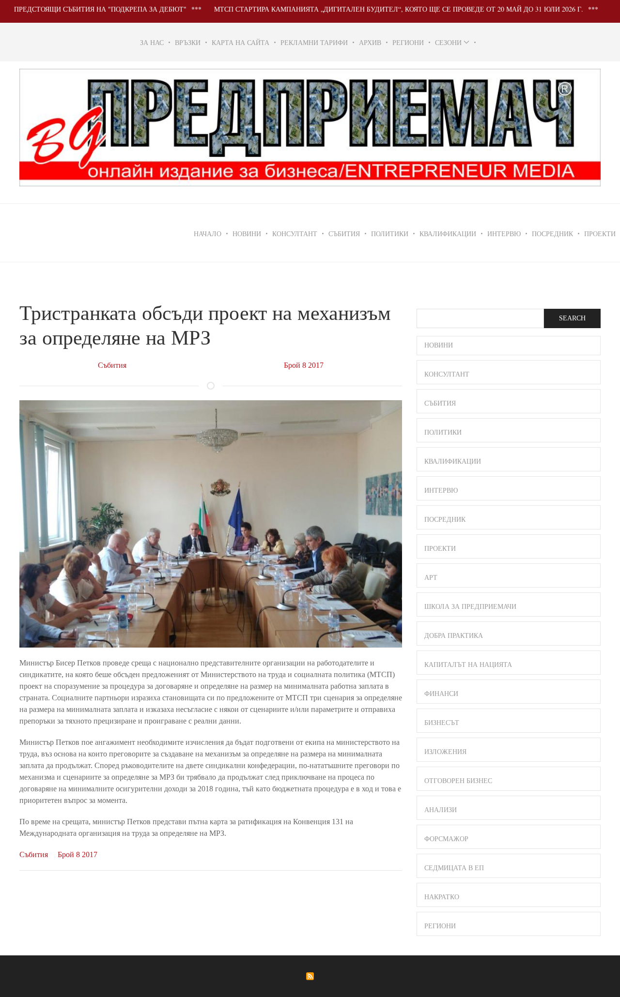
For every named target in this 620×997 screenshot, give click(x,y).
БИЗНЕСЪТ (441, 722)
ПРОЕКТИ (440, 548)
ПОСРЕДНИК (552, 233)
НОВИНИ (246, 233)
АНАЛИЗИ (440, 810)
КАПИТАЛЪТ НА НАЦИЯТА (468, 664)
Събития (112, 365)
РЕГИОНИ (408, 42)
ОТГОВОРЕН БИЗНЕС (458, 781)
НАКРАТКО (441, 897)
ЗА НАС (152, 42)
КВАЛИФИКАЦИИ (447, 233)
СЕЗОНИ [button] (448, 42)
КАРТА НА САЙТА (240, 42)
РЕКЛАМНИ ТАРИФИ (314, 42)
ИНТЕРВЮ (504, 233)
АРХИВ (370, 42)
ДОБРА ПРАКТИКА (453, 635)
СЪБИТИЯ (344, 233)
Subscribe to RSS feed (310, 976)
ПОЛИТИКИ (389, 233)
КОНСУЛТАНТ (294, 233)
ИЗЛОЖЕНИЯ (445, 751)
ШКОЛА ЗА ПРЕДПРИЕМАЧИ (470, 606)
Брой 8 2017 (304, 365)
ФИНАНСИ (441, 693)
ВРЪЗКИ (188, 42)
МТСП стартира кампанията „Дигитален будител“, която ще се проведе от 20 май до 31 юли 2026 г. (374, 9)
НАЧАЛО (207, 233)
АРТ (430, 577)
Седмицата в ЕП (454, 868)
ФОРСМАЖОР (446, 839)
